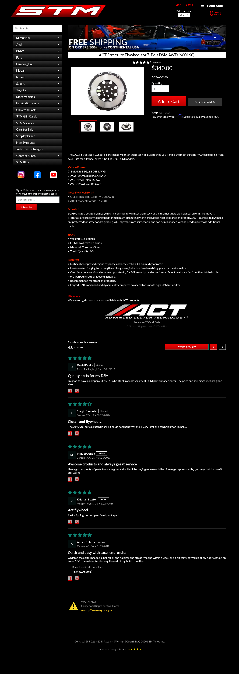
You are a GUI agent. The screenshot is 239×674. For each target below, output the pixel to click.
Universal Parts (26, 110)
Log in (178, 5)
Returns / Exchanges (29, 149)
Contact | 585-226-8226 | (89, 641)
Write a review (187, 346)
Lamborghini (24, 64)
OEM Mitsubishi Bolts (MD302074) (92, 196)
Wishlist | (120, 641)
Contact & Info (26, 156)
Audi (19, 44)
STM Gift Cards (26, 116)
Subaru (20, 83)
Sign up (189, 5)
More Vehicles (25, 97)
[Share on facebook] (70, 391)
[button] (141, 62)
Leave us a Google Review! (119, 649)
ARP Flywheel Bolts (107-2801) (89, 200)
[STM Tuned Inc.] (58, 11)
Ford (19, 57)
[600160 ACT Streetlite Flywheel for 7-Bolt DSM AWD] (88, 126)
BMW (20, 51)
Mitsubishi (23, 38)
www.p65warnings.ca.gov (96, 610)
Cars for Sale (24, 129)
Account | (109, 641)
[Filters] (213, 347)
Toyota (21, 90)
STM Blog (22, 162)
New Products (25, 142)
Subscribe (26, 207)
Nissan (20, 77)
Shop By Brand (25, 136)
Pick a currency (184, 11)
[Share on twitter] (77, 391)
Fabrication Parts (27, 103)
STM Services (25, 123)
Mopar (20, 70)
